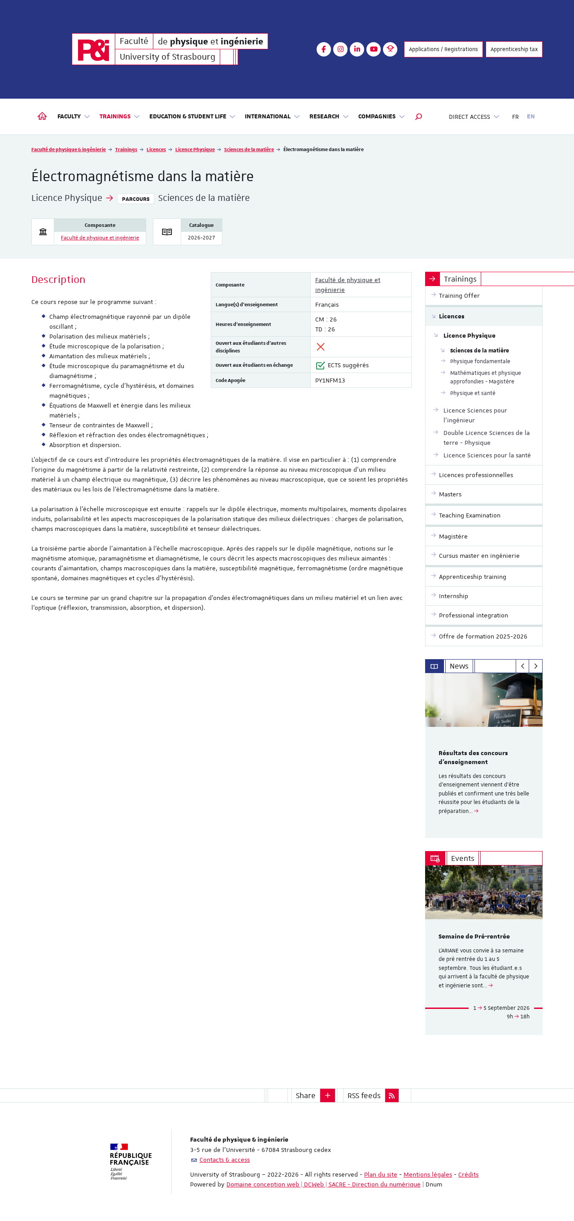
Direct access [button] (469, 117)
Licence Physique (195, 149)
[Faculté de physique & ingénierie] (93, 49)
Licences (156, 149)
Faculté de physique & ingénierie (68, 149)
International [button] (268, 117)
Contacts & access (225, 1160)
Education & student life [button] (187, 117)
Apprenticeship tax (514, 49)
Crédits (468, 1174)
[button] (419, 117)
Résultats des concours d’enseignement (473, 757)
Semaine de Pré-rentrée (474, 937)
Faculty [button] (69, 117)
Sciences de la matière (249, 149)
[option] (484, 755)
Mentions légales (428, 1174)
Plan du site (380, 1174)
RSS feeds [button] (364, 1095)
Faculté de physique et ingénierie (100, 238)
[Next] (536, 666)
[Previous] (523, 666)
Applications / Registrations (443, 49)
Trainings (126, 149)
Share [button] (306, 1095)
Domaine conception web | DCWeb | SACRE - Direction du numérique (323, 1184)
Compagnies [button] (377, 117)
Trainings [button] (115, 117)
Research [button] (324, 117)
